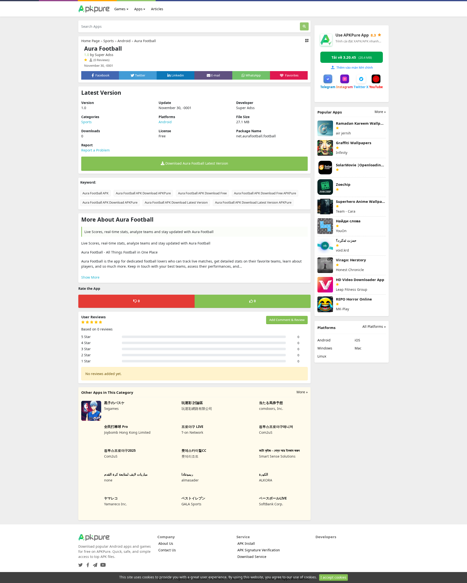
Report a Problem (95, 150)
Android (124, 40)
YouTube (376, 87)
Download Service (251, 556)
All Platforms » (374, 326)
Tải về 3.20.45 (352, 57)
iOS (357, 340)
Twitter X (361, 87)
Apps (138, 9)
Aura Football (145, 40)
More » (302, 392)
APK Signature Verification (258, 550)
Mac (358, 348)
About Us (165, 543)
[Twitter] (80, 563)
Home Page (90, 40)
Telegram (327, 87)
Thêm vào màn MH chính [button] (354, 67)
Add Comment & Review (287, 320)
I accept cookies (333, 577)
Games (120, 9)
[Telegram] (94, 563)
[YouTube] (102, 563)
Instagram (344, 87)
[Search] (304, 26)
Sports (108, 40)
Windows (324, 348)
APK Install (246, 543)
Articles (157, 9)
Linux (321, 356)
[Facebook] (87, 563)
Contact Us (167, 550)
